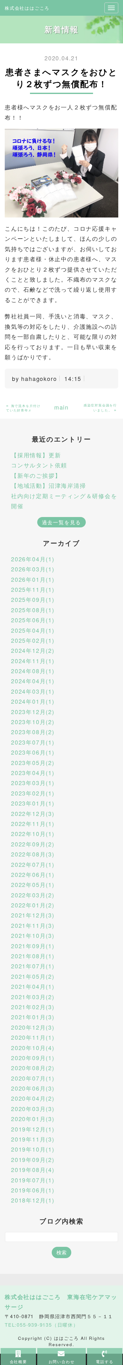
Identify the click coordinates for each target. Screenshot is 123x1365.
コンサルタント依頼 (39, 465)
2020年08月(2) (33, 1068)
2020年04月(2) (33, 1098)
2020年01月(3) (33, 1119)
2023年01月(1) (33, 803)
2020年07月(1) (33, 1078)
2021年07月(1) (33, 966)
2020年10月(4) (33, 1047)
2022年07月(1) (33, 864)
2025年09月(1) (33, 599)
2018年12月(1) (33, 1200)
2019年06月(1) (33, 1190)
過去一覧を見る (61, 522)
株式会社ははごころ (27, 7)
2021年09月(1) (33, 946)
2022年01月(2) (33, 905)
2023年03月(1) (33, 783)
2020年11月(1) (33, 1037)
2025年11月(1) (33, 589)
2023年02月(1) (33, 793)
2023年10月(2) (33, 722)
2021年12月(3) (33, 915)
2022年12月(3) (33, 813)
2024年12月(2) (33, 650)
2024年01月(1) (33, 701)
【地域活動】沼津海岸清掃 (48, 485)
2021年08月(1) (33, 956)
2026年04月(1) (33, 559)
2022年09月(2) (33, 844)
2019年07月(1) (33, 1180)
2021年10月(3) (33, 935)
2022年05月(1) (33, 884)
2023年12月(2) (33, 711)
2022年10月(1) (33, 833)
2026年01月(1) (33, 579)
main (61, 407)
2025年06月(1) (33, 620)
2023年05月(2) (33, 762)
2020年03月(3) (33, 1108)
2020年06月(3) (33, 1088)
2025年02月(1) (33, 640)
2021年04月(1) (33, 986)
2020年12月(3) (33, 1027)
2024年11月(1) (33, 661)
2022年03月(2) (33, 895)
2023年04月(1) (33, 772)
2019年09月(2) (33, 1159)
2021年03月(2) (33, 997)
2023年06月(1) (33, 752)
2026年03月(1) (33, 569)
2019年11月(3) (33, 1139)
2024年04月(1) (33, 681)
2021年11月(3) (33, 925)
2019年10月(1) (33, 1149)
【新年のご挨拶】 (36, 475)
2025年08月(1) (33, 610)
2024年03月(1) (33, 691)
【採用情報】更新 (36, 455)
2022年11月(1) (33, 823)
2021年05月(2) (33, 976)
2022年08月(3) (33, 854)
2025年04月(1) (33, 630)
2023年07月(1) (33, 742)
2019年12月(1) (33, 1129)
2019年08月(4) (33, 1169)
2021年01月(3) (33, 1017)
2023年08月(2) (33, 732)
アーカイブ (61, 543)
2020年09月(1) (33, 1058)
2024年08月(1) (33, 671)
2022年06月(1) (33, 874)
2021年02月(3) (33, 1007)
